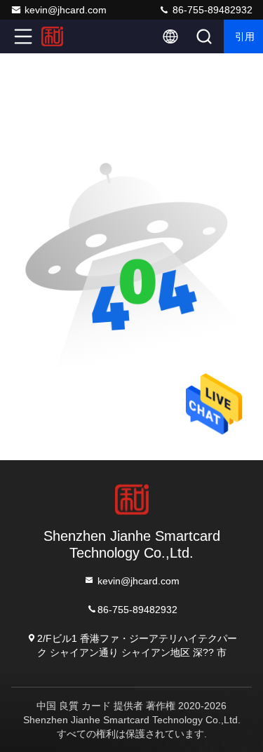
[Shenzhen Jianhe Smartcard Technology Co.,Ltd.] (69, 36)
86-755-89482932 (211, 9)
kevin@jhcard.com (66, 9)
